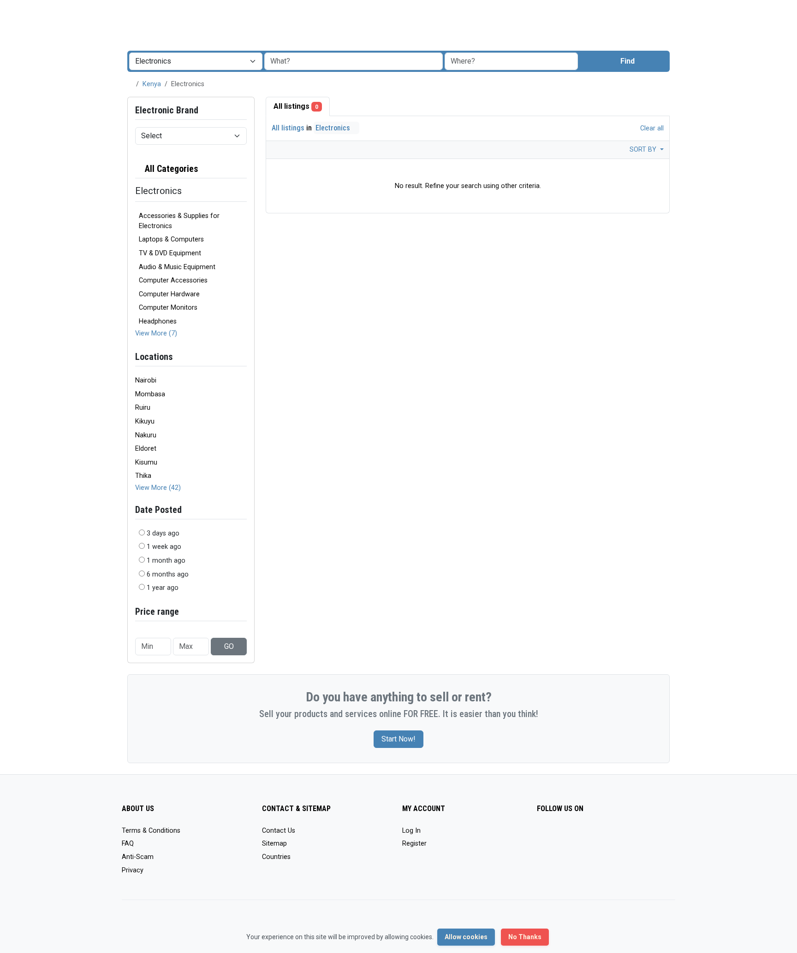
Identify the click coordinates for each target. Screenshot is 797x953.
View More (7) (156, 333)
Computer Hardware (169, 294)
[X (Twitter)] (556, 835)
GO (229, 646)
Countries (276, 857)
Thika (143, 476)
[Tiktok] (609, 835)
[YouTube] (623, 835)
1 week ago (164, 547)
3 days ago (163, 533)
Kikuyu (145, 421)
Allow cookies (466, 937)
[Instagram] (569, 835)
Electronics (333, 128)
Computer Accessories (173, 280)
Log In (411, 831)
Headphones (158, 321)
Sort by (644, 149)
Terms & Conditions (151, 831)
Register (414, 843)
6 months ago (168, 574)
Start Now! (398, 739)
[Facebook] (542, 835)
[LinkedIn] (583, 835)
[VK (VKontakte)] (649, 835)
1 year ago (162, 588)
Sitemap (274, 843)
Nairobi (145, 380)
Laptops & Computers (171, 239)
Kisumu (146, 462)
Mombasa (150, 394)
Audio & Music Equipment (177, 267)
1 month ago (166, 561)
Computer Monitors (168, 308)
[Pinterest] (596, 835)
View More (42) (158, 488)
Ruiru (142, 408)
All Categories (170, 168)
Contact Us (278, 831)
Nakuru (145, 435)
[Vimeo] (636, 835)
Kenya (152, 84)
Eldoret (145, 449)
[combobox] (511, 61)
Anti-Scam (138, 857)
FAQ (128, 843)
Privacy (132, 870)
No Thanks (524, 937)
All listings (296, 106)
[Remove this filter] (243, 169)
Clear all (651, 128)
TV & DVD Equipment (170, 253)
